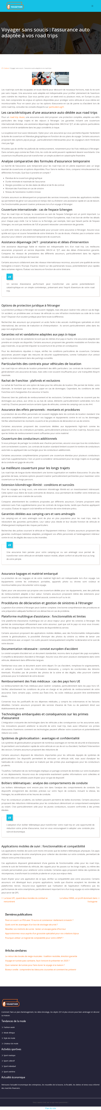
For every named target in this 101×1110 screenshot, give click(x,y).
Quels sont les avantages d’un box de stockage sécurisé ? (31, 924)
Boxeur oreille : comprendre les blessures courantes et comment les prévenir (40, 969)
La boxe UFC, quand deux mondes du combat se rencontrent (26, 900)
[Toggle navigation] (92, 6)
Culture (6, 68)
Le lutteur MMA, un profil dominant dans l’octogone (78, 900)
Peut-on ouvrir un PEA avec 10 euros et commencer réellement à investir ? (39, 920)
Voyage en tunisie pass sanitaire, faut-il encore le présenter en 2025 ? (37, 960)
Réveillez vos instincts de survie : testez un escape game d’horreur (35, 929)
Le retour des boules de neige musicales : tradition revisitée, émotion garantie (41, 956)
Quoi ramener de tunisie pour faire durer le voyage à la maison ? (35, 965)
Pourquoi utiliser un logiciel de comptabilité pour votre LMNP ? (34, 938)
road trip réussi (17, 117)
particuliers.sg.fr (56, 107)
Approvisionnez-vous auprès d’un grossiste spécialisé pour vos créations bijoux (42, 933)
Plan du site (50, 1108)
